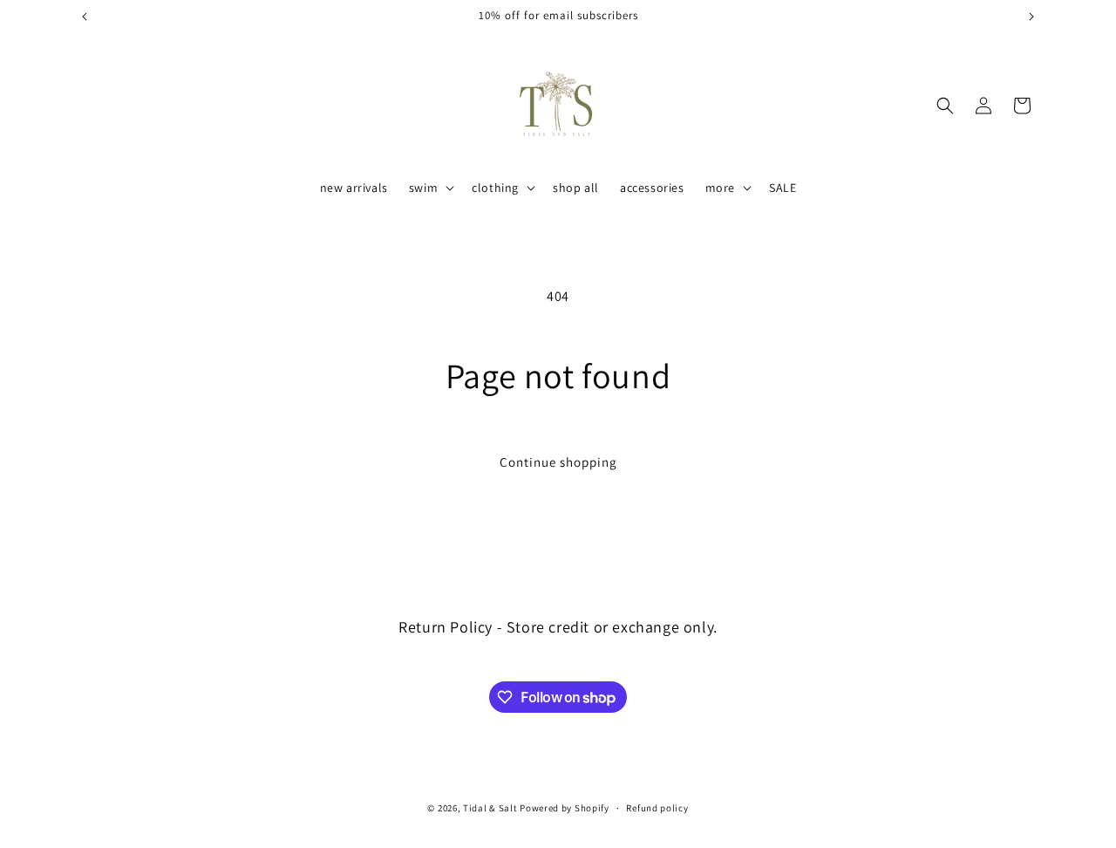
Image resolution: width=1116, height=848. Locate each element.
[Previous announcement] (84, 16)
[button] (429, 187)
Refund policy (657, 808)
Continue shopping (558, 462)
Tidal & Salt (490, 808)
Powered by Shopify (564, 808)
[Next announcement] (1031, 16)
